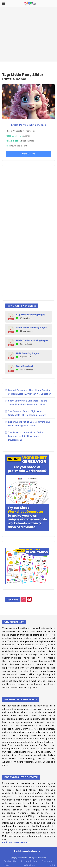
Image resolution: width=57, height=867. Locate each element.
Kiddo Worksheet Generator (16, 842)
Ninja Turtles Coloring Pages (32, 340)
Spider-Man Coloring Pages (31, 327)
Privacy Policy (29, 861)
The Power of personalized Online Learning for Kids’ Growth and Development (25, 436)
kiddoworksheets (14, 136)
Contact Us (10, 861)
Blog (52, 865)
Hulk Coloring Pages (27, 353)
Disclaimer (47, 861)
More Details (28, 154)
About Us (29, 865)
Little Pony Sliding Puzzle (28, 125)
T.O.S (6, 865)
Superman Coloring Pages (30, 314)
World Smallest (24, 366)
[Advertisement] (28, 30)
